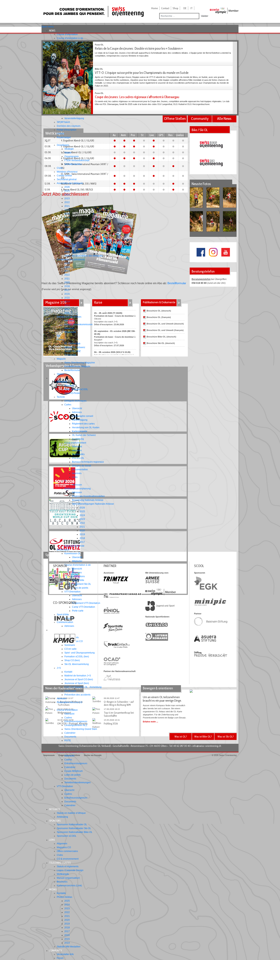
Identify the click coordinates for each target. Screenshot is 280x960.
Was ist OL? (180, 736)
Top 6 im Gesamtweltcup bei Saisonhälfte (119, 714)
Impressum (49, 755)
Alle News (224, 118)
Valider (204, 16)
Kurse (98, 302)
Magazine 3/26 (55, 302)
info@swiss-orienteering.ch (207, 746)
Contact (165, 8)
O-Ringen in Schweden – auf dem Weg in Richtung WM (119, 703)
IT (191, 8)
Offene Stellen (175, 118)
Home (154, 8)
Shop (175, 8)
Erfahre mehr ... (150, 721)
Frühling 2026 (111, 723)
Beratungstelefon (201, 279)
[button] (53, 30)
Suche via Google (93, 755)
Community (200, 118)
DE (184, 8)
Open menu (48, 26)
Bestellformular (176, 283)
